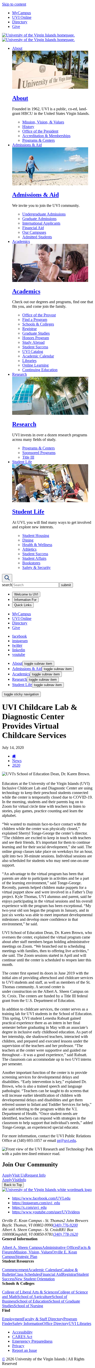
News (17, 761)
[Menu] (7, 578)
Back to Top (13, 1185)
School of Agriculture (34, 1296)
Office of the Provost (39, 315)
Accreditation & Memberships (46, 136)
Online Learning (35, 365)
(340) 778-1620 (65, 1234)
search (7, 585)
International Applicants (41, 223)
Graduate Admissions (39, 219)
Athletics (29, 549)
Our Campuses (34, 232)
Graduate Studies (36, 333)
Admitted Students (37, 237)
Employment (12, 1319)
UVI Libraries (80, 1323)
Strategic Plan (26, 1256)
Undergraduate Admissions (44, 214)
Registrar (29, 329)
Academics (21, 241)
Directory (19, 22)
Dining (27, 540)
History (28, 126)
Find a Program (34, 319)
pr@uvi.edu (66, 1140)
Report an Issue (24, 1350)
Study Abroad (33, 342)
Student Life (22, 462)
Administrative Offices (60, 1247)
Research (19, 374)
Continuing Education (40, 370)
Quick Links (23, 605)
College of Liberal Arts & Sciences (30, 1292)
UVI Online (21, 17)
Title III (28, 457)
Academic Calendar (38, 356)
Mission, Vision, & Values (43, 122)
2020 (16, 765)
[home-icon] (14, 756)
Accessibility (22, 1332)
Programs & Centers (38, 140)
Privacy (18, 1346)
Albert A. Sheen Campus (22, 1247)
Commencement (15, 1270)
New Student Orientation (35, 1279)
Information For (25, 600)
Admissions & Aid (27, 145)
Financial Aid (33, 228)
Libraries (29, 360)
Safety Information (27, 1323)
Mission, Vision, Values (33, 1252)
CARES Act (22, 1337)
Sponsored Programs (38, 453)
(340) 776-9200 (65, 1225)
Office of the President (40, 131)
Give (16, 26)
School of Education (32, 1301)
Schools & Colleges (38, 324)
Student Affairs (34, 558)
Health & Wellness (37, 545)
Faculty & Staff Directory (43, 1319)
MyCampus (21, 13)
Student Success (35, 347)
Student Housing (35, 535)
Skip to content (14, 4)
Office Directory (55, 1323)
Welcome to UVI (26, 594)
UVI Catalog (32, 351)
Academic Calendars (44, 1270)
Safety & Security (36, 567)
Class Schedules (28, 1274)
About (17, 48)
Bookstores (31, 563)
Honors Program (35, 338)
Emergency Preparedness (32, 1341)
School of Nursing (28, 1306)
